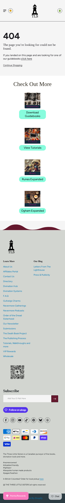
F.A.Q (6, 296)
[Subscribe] (54, 398)
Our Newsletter (11, 323)
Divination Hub (10, 286)
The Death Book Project (15, 333)
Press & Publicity (42, 275)
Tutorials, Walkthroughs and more (16, 345)
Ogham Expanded (32, 210)
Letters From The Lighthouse (42, 268)
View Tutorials (32, 147)
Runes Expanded (32, 179)
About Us (7, 266)
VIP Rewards (9, 351)
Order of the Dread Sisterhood (12, 317)
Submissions (9, 328)
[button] (4, 10)
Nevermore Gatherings (14, 305)
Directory (7, 281)
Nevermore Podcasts (13, 310)
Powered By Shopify (32, 498)
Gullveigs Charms (12, 301)
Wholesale (8, 356)
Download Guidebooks (32, 114)
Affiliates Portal (10, 271)
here (42, 479)
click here (26, 58)
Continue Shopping (12, 65)
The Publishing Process (14, 338)
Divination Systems (12, 291)
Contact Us (8, 276)
